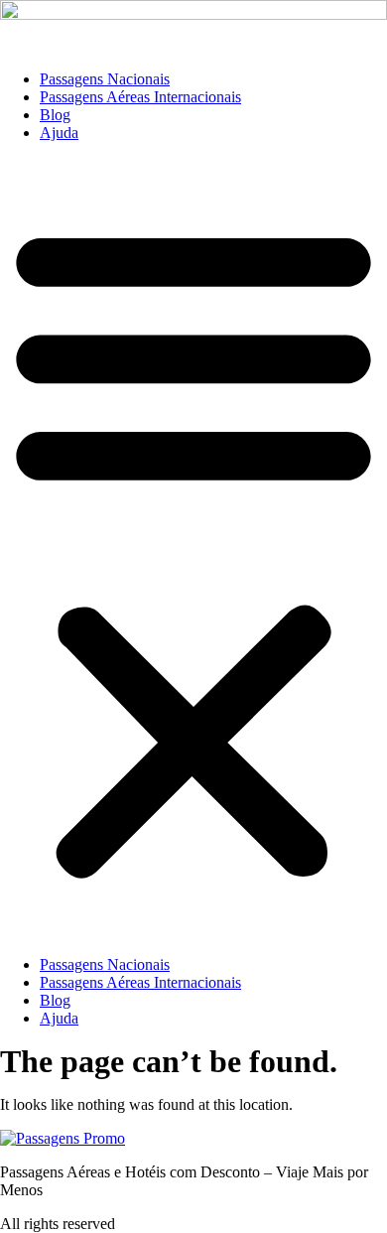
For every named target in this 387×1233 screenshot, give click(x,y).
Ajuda (59, 132)
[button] (193, 549)
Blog (55, 114)
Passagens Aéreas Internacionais (140, 96)
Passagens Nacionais (105, 78)
